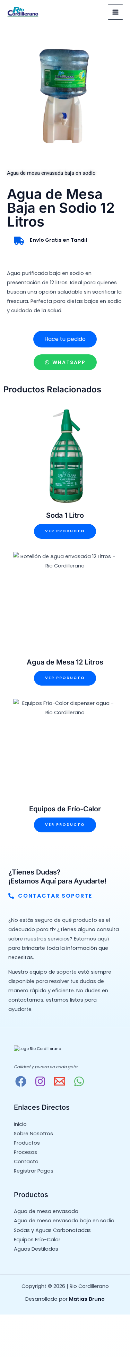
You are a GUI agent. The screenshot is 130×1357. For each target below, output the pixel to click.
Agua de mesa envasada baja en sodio (51, 173)
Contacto (26, 1161)
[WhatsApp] (79, 1081)
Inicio (20, 1124)
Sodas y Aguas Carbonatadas (52, 1230)
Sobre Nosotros (33, 1133)
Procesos (25, 1152)
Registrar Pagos (33, 1170)
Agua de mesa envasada (46, 1211)
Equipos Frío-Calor (37, 1239)
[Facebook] (21, 1081)
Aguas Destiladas (36, 1248)
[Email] (60, 1081)
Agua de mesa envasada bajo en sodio (64, 1220)
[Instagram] (40, 1081)
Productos (27, 1142)
